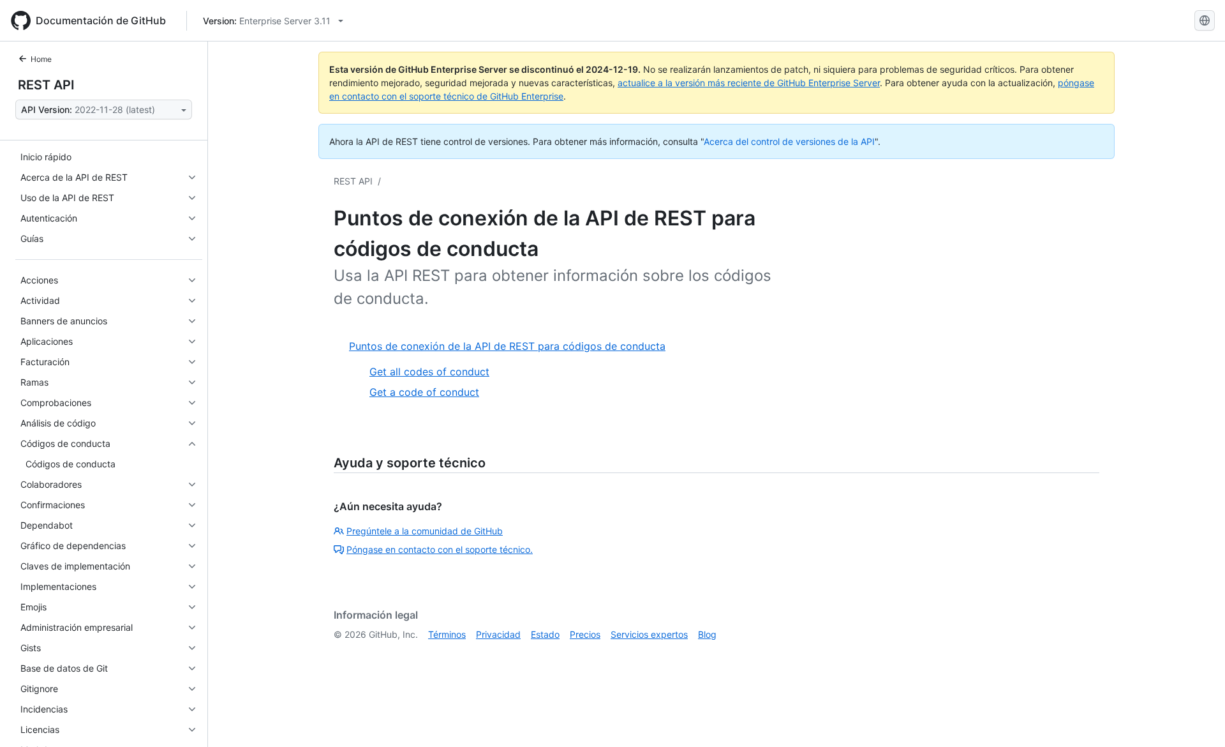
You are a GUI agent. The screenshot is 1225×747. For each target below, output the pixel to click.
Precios (585, 634)
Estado (545, 634)
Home (41, 59)
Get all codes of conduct (429, 371)
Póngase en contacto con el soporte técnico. (439, 549)
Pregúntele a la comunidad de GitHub (424, 530)
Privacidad (498, 634)
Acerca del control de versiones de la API (789, 141)
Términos (447, 634)
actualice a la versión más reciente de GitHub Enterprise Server (749, 82)
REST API (46, 85)
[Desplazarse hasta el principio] (1197, 719)
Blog (707, 634)
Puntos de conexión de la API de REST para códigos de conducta (507, 346)
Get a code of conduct (424, 392)
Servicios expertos (649, 634)
